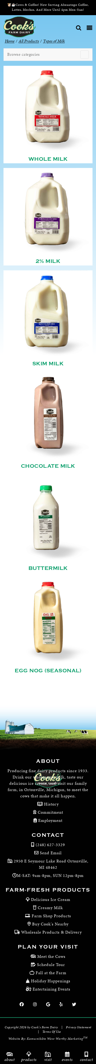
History (51, 804)
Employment (49, 820)
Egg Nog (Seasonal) (48, 671)
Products (29, 1059)
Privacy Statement (78, 1027)
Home (9, 41)
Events (67, 1059)
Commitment (50, 812)
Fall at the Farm (51, 973)
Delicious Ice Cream (50, 899)
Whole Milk (48, 159)
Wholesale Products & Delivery (51, 932)
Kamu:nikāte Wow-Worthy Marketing (57, 1038)
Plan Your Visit (48, 947)
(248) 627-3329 (50, 845)
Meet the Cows (51, 956)
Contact (86, 1059)
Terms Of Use (51, 1031)
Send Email (51, 853)
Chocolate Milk (48, 466)
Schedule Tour (51, 964)
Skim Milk (48, 364)
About (9, 1059)
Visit (48, 1059)
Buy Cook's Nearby (50, 924)
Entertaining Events (51, 989)
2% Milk (48, 261)
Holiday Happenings (50, 981)
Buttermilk (48, 568)
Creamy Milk (50, 908)
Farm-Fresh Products (48, 890)
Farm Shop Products (51, 916)
